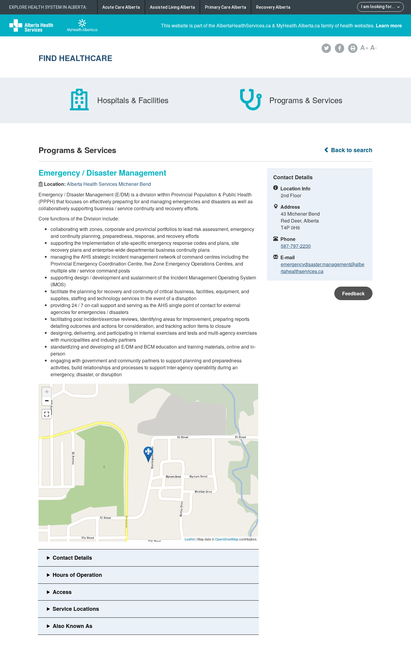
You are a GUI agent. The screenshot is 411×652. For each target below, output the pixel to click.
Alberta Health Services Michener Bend (109, 183)
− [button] (47, 400)
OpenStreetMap (226, 539)
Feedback (353, 293)
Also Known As (72, 626)
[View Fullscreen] (46, 414)
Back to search (350, 150)
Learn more (389, 25)
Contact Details (72, 557)
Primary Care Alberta (225, 7)
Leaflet (190, 539)
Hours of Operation (77, 575)
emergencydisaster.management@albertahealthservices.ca (322, 268)
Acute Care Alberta (121, 7)
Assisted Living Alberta (172, 7)
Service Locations (76, 609)
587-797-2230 (296, 245)
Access (62, 592)
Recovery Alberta (273, 7)
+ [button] (47, 391)
